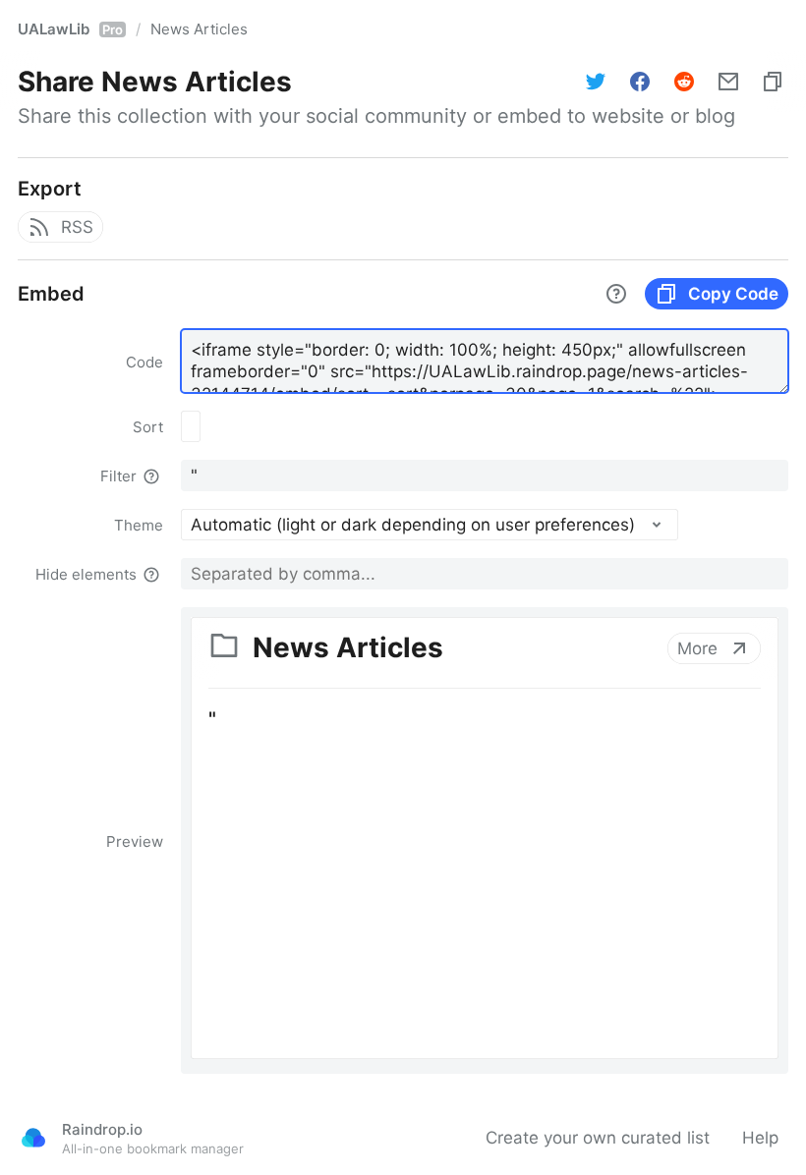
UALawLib (70, 29)
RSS (77, 227)
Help (760, 1137)
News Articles (199, 29)
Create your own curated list (598, 1137)
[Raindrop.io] (33, 1137)
